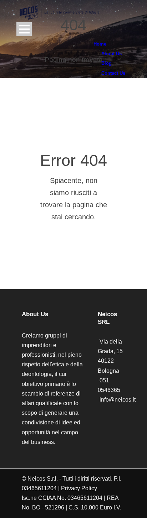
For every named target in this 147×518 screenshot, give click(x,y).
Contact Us (113, 73)
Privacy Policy (79, 488)
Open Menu (24, 29)
